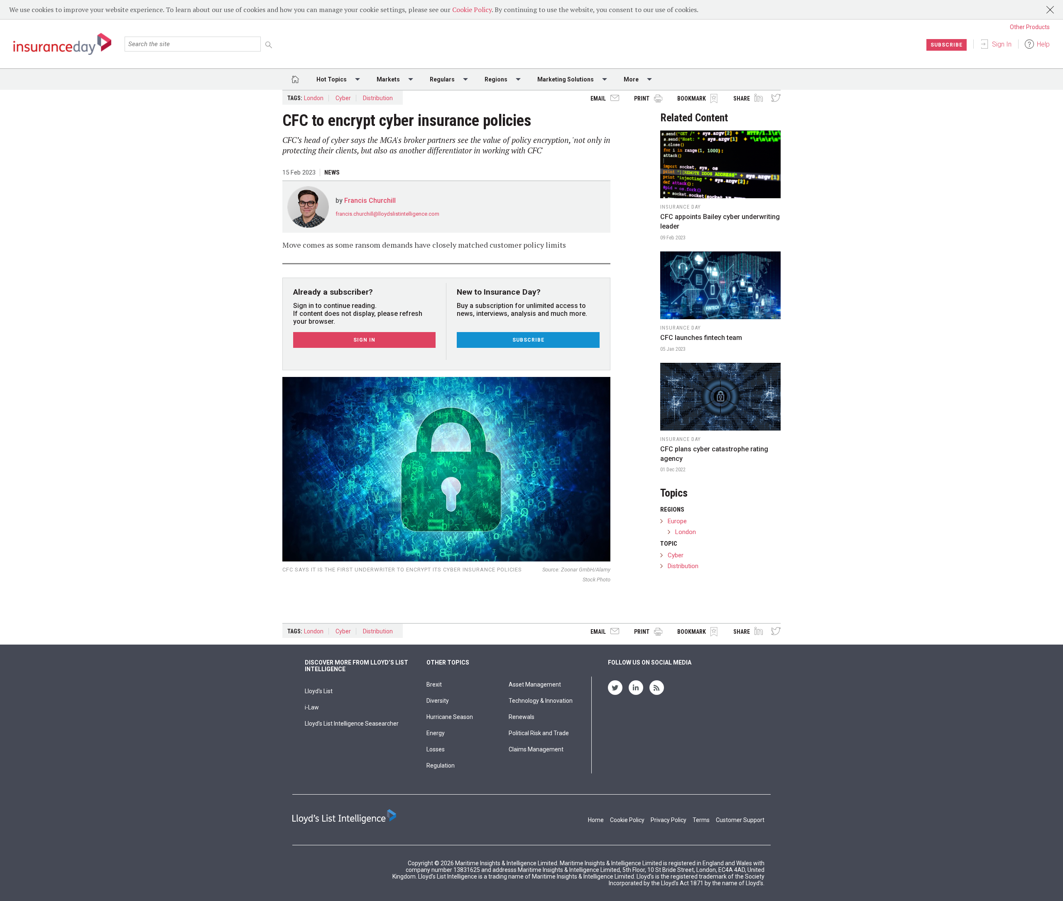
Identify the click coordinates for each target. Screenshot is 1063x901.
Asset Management (535, 684)
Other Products (1030, 27)
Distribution (378, 98)
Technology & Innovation (541, 700)
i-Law (312, 707)
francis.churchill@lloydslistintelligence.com (387, 214)
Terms (701, 820)
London (313, 98)
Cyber (343, 98)
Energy (435, 733)
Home (596, 820)
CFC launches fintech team (701, 338)
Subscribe (947, 45)
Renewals (521, 717)
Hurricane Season (449, 717)
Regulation (440, 765)
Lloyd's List (319, 691)
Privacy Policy (668, 820)
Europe (677, 521)
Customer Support (740, 820)
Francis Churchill (370, 200)
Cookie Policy (472, 9)
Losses (435, 749)
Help (1043, 44)
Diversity (437, 700)
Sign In (1002, 44)
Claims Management (536, 749)
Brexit (434, 684)
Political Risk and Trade (539, 733)
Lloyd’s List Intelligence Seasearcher (352, 723)
